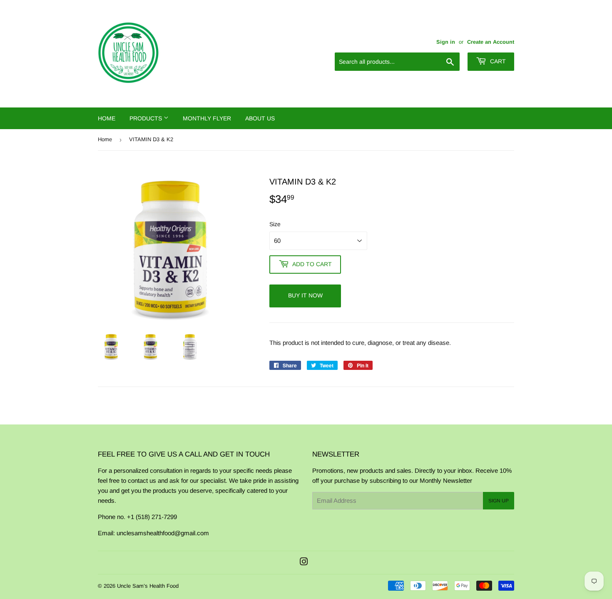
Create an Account (490, 42)
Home (106, 118)
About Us (260, 118)
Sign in (445, 42)
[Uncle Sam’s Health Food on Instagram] (304, 562)
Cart (497, 61)
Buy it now (305, 295)
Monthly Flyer (207, 118)
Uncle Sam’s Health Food (148, 586)
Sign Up (498, 501)
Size (275, 224)
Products (146, 118)
